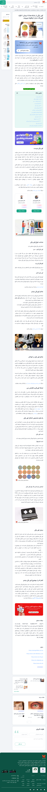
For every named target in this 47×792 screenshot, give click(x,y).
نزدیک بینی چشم (37, 190)
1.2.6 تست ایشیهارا (37, 119)
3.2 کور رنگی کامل (38, 105)
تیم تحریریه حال (36, 679)
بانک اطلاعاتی (12, 6)
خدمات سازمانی (28, 784)
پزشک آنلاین (29, 185)
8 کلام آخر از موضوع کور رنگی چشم (36, 125)
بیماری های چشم (33, 10)
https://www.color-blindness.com (34, 654)
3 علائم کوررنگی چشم (38, 108)
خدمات (42, 6)
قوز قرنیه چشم (40, 287)
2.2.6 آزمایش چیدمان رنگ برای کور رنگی (33, 121)
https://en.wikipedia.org (37, 660)
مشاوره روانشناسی (32, 780)
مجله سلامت (18, 6)
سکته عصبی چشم (36, 329)
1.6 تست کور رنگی (38, 116)
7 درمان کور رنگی (39, 123)
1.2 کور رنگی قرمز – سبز (37, 101)
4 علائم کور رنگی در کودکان (37, 110)
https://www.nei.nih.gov (37, 657)
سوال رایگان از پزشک (5, 6)
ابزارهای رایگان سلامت (34, 6)
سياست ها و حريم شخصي (39, 784)
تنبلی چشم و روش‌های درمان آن (33, 383)
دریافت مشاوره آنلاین (24, 50)
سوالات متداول (38, 779)
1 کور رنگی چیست (39, 97)
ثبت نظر (20, 744)
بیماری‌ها (38, 10)
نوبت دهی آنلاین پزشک (26, 6)
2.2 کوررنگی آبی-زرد (38, 103)
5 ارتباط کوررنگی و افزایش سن (37, 112)
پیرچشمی (35, 413)
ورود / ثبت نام (3, 2)
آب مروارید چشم (38, 409)
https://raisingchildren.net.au (36, 650)
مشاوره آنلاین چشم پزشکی (29, 89)
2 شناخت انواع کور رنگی (38, 99)
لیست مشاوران (22, 780)
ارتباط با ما (44, 783)
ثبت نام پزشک (28, 780)
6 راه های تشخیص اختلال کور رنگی (36, 114)
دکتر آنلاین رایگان (21, 83)
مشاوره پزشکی (33, 784)
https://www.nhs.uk (38, 663)
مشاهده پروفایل (37, 211)
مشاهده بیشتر (16, 691)
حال (45, 10)
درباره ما (44, 779)
